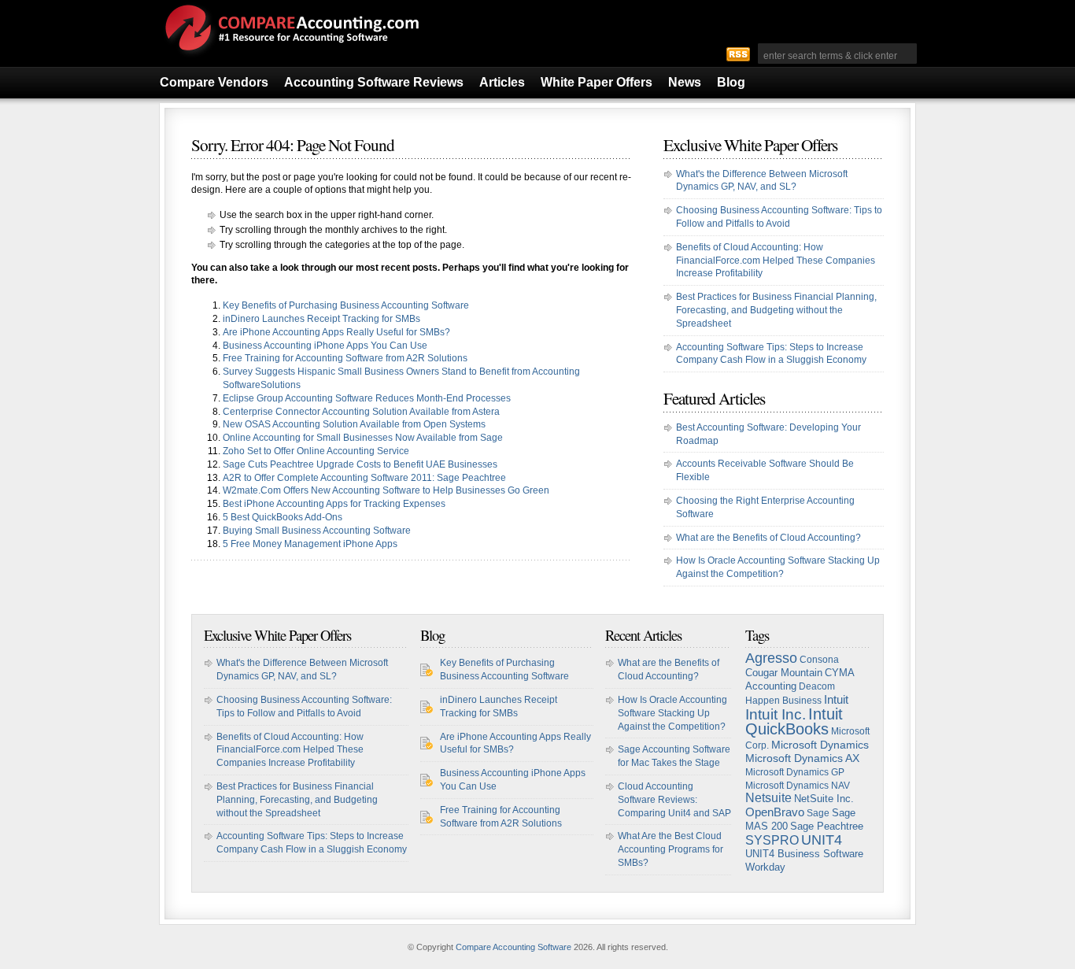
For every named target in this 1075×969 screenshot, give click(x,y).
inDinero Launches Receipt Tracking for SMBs (321, 318)
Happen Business (783, 700)
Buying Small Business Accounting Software (317, 530)
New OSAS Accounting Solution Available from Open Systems (354, 424)
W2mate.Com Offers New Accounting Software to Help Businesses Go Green (386, 490)
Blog (731, 82)
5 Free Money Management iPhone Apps (310, 543)
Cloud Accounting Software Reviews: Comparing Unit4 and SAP (674, 800)
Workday (765, 867)
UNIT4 (821, 840)
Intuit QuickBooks (794, 721)
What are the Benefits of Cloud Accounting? (768, 537)
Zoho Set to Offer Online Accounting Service (316, 451)
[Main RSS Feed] (738, 53)
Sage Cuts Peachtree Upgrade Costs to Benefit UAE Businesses (360, 464)
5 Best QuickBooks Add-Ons (282, 517)
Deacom (817, 686)
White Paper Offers (596, 82)
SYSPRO (772, 840)
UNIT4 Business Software (804, 854)
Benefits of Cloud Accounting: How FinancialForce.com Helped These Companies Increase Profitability (775, 260)
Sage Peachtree (826, 826)
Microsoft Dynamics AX (802, 758)
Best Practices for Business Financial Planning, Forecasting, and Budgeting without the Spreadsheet (776, 310)
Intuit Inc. (775, 714)
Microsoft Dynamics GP (794, 772)
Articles (502, 82)
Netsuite (768, 797)
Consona (819, 659)
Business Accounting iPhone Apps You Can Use (325, 345)
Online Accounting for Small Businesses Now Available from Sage (363, 437)
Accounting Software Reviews (374, 82)
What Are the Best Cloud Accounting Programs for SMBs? (670, 849)
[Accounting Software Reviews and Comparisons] (289, 57)
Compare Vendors (214, 82)
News (684, 82)
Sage (818, 813)
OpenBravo (774, 812)
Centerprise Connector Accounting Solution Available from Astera (361, 411)
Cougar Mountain (783, 673)
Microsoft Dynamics (820, 744)
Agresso (771, 658)
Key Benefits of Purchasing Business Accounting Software (346, 305)
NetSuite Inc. (824, 798)
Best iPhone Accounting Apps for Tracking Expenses (334, 503)
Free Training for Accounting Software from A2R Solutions (345, 358)
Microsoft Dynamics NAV (797, 785)
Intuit (836, 699)
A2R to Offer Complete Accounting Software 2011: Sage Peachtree (364, 477)
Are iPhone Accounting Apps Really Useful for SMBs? (336, 332)
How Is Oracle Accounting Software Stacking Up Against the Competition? (672, 713)
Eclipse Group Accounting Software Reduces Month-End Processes (367, 398)
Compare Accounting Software (513, 947)
